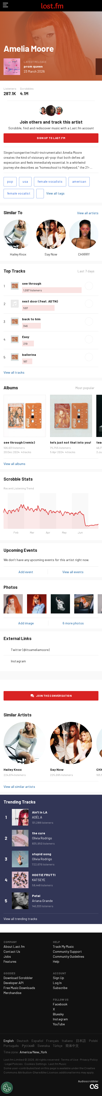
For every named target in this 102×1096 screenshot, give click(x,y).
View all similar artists (19, 787)
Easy (25, 337)
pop (10, 181)
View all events (72, 572)
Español (37, 1041)
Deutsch (22, 1041)
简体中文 (72, 1046)
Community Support (67, 951)
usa (25, 181)
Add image (26, 623)
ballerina (29, 355)
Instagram (18, 661)
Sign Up (58, 978)
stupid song (41, 854)
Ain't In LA (39, 812)
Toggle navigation (5, 5)
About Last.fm (14, 946)
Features (10, 961)
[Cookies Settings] (7, 1088)
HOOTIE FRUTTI (44, 875)
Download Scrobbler (18, 978)
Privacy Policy (89, 1059)
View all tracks (14, 372)
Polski (93, 1041)
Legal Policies (14, 1063)
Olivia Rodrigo (42, 838)
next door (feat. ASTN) (40, 301)
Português (11, 1046)
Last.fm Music (57, 1063)
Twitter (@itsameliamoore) (30, 650)
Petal (36, 896)
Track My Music (63, 946)
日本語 (81, 1041)
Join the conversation (54, 695)
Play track (89, 286)
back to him (31, 319)
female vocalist (18, 193)
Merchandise (12, 993)
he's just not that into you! (70, 442)
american (79, 181)
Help (56, 961)
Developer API (13, 983)
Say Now (51, 254)
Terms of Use (69, 1059)
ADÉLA (37, 817)
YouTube (59, 1024)
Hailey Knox (18, 254)
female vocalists (49, 181)
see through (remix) (19, 442)
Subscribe (60, 988)
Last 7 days (86, 271)
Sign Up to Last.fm (51, 137)
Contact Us (12, 951)
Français (52, 1041)
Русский (28, 1046)
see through (31, 283)
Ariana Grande (42, 901)
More (96, 286)
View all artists (87, 213)
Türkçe (57, 1046)
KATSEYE (38, 880)
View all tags (55, 193)
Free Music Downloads (19, 988)
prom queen (33, 66)
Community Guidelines (68, 956)
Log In (57, 983)
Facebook (60, 1004)
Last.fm (52, 5)
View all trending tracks (20, 919)
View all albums (14, 464)
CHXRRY (84, 254)
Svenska (43, 1046)
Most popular (84, 387)
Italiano (67, 1041)
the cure (38, 833)
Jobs (7, 956)
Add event (26, 572)
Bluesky (58, 1014)
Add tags (40, 193)
